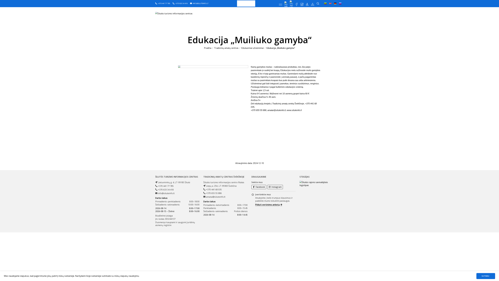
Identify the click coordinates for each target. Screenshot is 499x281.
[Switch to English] (330, 3)
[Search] (318, 3)
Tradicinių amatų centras (226, 48)
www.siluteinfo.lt (294, 110)
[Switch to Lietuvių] (325, 3)
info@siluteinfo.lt (166, 193)
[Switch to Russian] (340, 3)
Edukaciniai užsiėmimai (252, 48)
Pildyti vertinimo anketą (267, 204)
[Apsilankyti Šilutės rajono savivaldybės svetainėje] (314, 184)
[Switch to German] (335, 3)
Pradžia (207, 48)
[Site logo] (173, 13)
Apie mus (245, 3)
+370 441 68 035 (214, 189)
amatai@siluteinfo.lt (276, 110)
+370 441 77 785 (166, 186)
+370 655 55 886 (214, 193)
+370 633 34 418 (166, 189)
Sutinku (485, 276)
